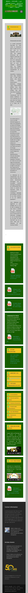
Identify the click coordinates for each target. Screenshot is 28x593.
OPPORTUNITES (18, 4)
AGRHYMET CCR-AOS (10, 3)
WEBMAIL (20, 6)
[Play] (8, 453)
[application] (14, 451)
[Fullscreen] (19, 453)
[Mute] (18, 453)
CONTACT (17, 7)
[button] (14, 450)
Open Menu (21, 11)
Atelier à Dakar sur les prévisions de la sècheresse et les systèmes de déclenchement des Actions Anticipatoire (17, 531)
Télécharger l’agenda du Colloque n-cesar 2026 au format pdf (15, 277)
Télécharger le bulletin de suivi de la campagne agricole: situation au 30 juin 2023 (14, 491)
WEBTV (11, 7)
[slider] (13, 453)
